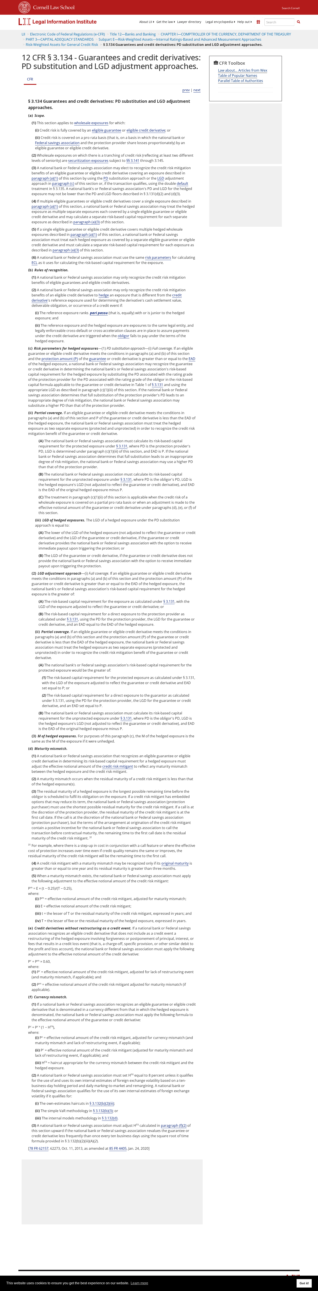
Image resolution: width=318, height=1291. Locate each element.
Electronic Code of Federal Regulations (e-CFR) (67, 34)
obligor (123, 335)
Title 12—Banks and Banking (133, 34)
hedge (104, 295)
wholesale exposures (91, 123)
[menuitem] (145, 22)
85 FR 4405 (118, 1148)
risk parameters (158, 257)
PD (105, 178)
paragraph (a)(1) (45, 178)
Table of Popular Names (237, 75)
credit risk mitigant (117, 766)
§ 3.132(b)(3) (103, 1110)
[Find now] (298, 22)
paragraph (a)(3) (86, 222)
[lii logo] (67, 21)
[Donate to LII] (258, 22)
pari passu (99, 312)
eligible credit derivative (146, 130)
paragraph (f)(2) (173, 1125)
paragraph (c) (63, 183)
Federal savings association (57, 142)
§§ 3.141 (132, 160)
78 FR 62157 (38, 1148)
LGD (160, 178)
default (182, 183)
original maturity (175, 863)
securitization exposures (88, 160)
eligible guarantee (106, 130)
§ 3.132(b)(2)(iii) (102, 1103)
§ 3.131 (157, 384)
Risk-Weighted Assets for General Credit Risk (62, 44)
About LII (145, 22)
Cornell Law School (53, 6)
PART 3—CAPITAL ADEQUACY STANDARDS (60, 39)
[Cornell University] (24, 6)
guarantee (97, 358)
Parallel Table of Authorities (240, 80)
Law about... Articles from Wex (242, 70)
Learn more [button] (139, 1283)
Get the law (164, 22)
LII (23, 34)
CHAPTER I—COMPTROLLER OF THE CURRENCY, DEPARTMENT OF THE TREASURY (226, 34)
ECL (34, 262)
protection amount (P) (60, 358)
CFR (30, 79)
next (197, 90)
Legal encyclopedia (219, 22)
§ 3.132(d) (109, 1118)
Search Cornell (291, 8)
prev (186, 90)
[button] (298, 21)
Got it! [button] (304, 1283)
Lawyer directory (189, 22)
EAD (192, 358)
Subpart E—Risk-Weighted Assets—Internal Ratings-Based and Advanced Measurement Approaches (180, 39)
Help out (243, 22)
